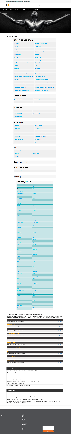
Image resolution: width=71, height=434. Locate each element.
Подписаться (48, 431)
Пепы (29, 1)
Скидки (23, 9)
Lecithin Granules (25, 420)
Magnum (23, 415)
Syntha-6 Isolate (24, 423)
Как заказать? (4, 9)
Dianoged (23, 419)
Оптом (29, 9)
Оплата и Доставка (14, 9)
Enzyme (23, 412)
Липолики (25, 1)
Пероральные (16, 1)
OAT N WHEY (24, 427)
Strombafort (24, 424)
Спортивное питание (9, 1)
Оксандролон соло (25, 425)
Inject (21, 1)
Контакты (36, 9)
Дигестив (23, 428)
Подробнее (60, 321)
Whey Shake (24, 414)
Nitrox (23, 429)
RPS (22, 416)
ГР (22, 1)
